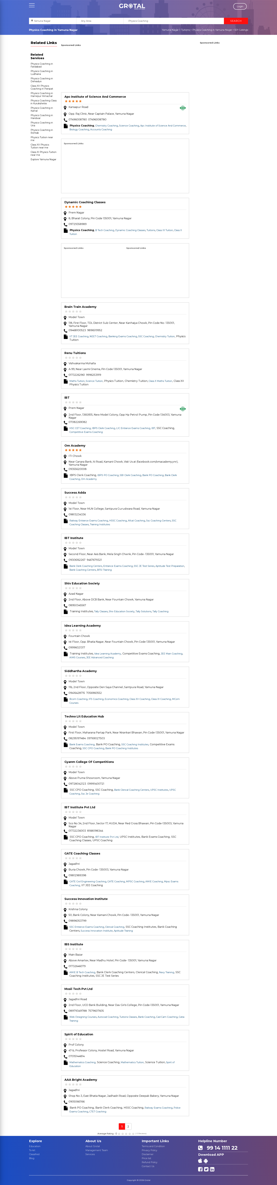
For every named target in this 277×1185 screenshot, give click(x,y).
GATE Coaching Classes (82, 853)
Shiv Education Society (82, 583)
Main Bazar (76, 954)
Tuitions (185, 29)
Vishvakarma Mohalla (82, 363)
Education (34, 1146)
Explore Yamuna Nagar (43, 159)
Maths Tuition (77, 381)
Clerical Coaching (114, 926)
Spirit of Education (78, 1034)
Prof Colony (76, 1044)
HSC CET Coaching (80, 428)
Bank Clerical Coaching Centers (131, 789)
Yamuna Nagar (170, 29)
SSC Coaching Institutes (134, 744)
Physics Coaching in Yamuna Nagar (212, 29)
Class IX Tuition (164, 230)
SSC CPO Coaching (93, 748)
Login (240, 6)
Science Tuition (94, 381)
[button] (132, 6)
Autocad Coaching (108, 1017)
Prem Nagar (76, 212)
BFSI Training (104, 569)
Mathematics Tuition (132, 1062)
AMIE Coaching (154, 881)
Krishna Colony (78, 909)
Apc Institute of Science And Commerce (95, 96)
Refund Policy (149, 1162)
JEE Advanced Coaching (100, 657)
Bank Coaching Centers (82, 569)
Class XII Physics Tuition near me (40, 146)
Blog (31, 1158)
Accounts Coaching (101, 129)
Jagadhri (74, 863)
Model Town (77, 317)
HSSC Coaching (118, 520)
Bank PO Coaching (153, 475)
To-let (32, 1150)
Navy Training (166, 972)
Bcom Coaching (78, 699)
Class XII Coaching (140, 699)
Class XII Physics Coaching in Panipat (42, 87)
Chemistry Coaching (106, 125)
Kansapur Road (78, 107)
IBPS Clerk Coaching (103, 428)
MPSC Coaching (135, 881)
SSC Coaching (146, 336)
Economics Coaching (116, 699)
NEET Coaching (98, 336)
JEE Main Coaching (171, 653)
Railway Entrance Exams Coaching (88, 520)
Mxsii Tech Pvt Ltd (78, 989)
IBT (67, 397)
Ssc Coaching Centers (158, 520)
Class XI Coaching (161, 699)
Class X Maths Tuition (160, 381)
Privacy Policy (149, 1150)
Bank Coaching (146, 1017)
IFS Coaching (96, 699)
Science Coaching (129, 125)
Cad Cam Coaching (167, 1017)
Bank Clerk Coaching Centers (85, 566)
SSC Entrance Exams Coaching (86, 926)
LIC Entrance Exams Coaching (133, 428)
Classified (34, 1154)
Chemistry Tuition (165, 336)
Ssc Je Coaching (90, 793)
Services (90, 1154)
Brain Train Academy (80, 307)
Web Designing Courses (83, 1017)
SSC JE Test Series (144, 566)
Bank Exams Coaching (82, 744)
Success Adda (75, 492)
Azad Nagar (76, 593)
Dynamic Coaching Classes (84, 202)
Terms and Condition (153, 1146)
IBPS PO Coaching (108, 475)
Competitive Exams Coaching (86, 432)
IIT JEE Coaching (78, 336)
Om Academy (74, 445)
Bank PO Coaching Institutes (121, 748)
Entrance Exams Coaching (118, 566)
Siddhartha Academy (80, 671)
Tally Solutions (143, 611)
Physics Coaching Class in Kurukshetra (44, 102)
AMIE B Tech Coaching (82, 972)
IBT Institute (73, 538)
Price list (146, 1158)
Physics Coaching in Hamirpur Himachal (42, 95)
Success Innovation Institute (86, 899)
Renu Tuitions (75, 353)
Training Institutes (100, 524)
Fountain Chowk (79, 636)
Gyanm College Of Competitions (89, 762)
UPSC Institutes (159, 789)
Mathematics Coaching (82, 1062)
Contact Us (148, 1166)
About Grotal (92, 1146)
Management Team (96, 1150)
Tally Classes (101, 611)
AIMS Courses (77, 657)
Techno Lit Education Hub (84, 716)
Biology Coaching (79, 129)
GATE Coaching (116, 881)
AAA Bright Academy (80, 1080)
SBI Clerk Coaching (130, 475)
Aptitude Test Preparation (169, 566)
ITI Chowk (75, 455)
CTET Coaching (97, 1111)
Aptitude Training (123, 930)
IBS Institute (73, 944)
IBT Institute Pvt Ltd (79, 807)
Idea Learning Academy (82, 625)
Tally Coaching (160, 611)
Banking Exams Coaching (122, 336)
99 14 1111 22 (221, 1148)
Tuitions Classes (128, 1017)
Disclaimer (147, 1154)
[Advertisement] (125, 69)
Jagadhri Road (78, 999)
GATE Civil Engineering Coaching (87, 881)
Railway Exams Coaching (158, 1107)
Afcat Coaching (136, 520)
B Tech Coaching (104, 230)
